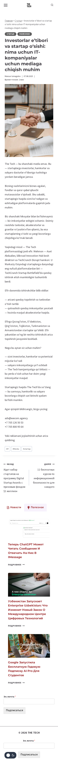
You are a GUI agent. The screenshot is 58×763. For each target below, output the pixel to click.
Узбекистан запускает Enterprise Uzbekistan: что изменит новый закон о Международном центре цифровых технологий (28, 610)
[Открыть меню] (5, 5)
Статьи (18, 20)
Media (16, 449)
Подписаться (14, 710)
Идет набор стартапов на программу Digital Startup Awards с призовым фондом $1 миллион (14, 478)
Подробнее (16, 564)
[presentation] (29, 528)
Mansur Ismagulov (13, 76)
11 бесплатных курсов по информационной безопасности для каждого (43, 475)
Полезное (24, 34)
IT (7, 449)
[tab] (14, 507)
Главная (9, 20)
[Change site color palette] (10, 755)
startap (27, 449)
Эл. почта (10, 696)
